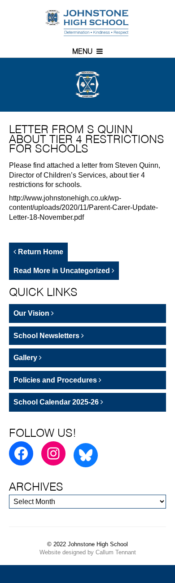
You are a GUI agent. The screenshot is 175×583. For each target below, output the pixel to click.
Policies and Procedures (56, 380)
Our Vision (32, 313)
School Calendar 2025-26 (57, 402)
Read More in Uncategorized (62, 270)
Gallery (26, 357)
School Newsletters (47, 335)
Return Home (39, 252)
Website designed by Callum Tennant (87, 552)
